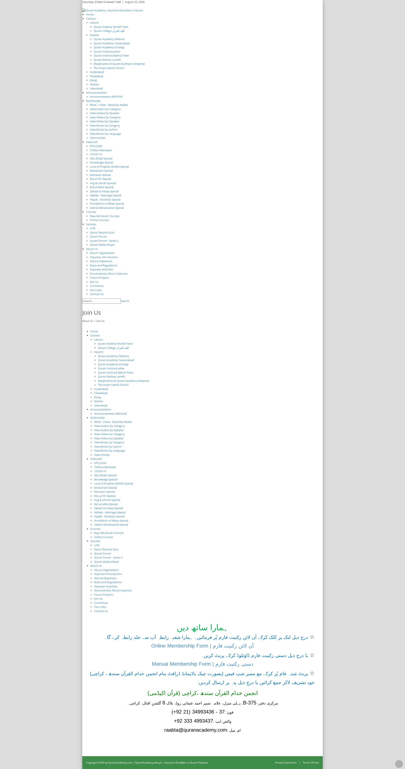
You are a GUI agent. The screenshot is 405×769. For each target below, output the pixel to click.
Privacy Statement (286, 762)
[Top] (399, 764)
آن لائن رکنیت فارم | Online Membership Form (202, 646)
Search (125, 301)
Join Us (101, 321)
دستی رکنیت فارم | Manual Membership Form (202, 664)
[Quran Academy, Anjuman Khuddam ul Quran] (112, 10)
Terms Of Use (311, 762)
